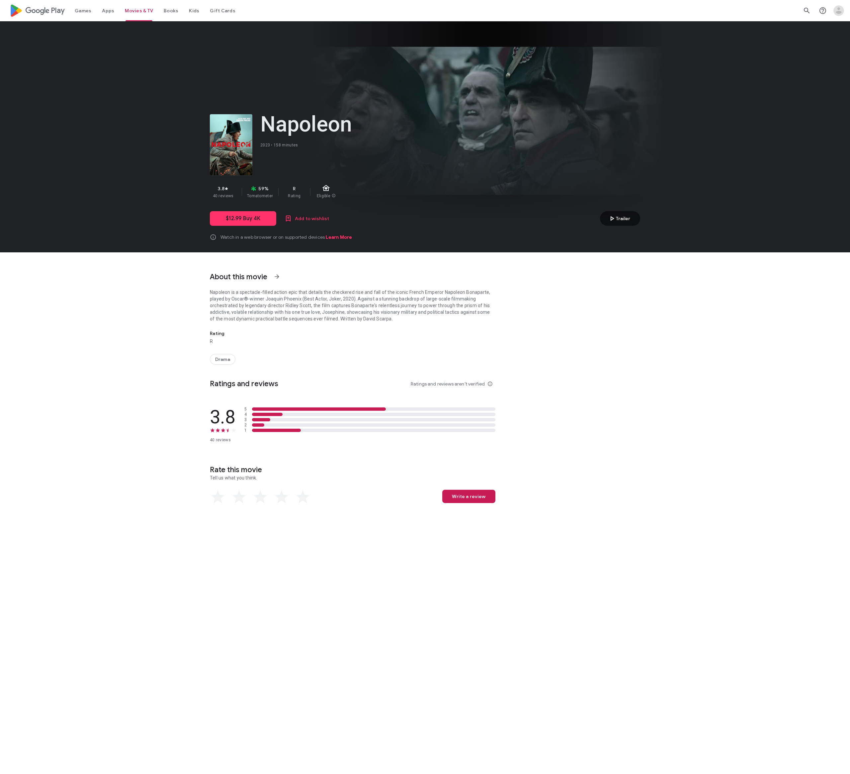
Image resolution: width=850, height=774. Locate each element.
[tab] (83, 10)
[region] (328, 192)
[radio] (218, 497)
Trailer (619, 218)
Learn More (339, 237)
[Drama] (222, 359)
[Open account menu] (839, 11)
